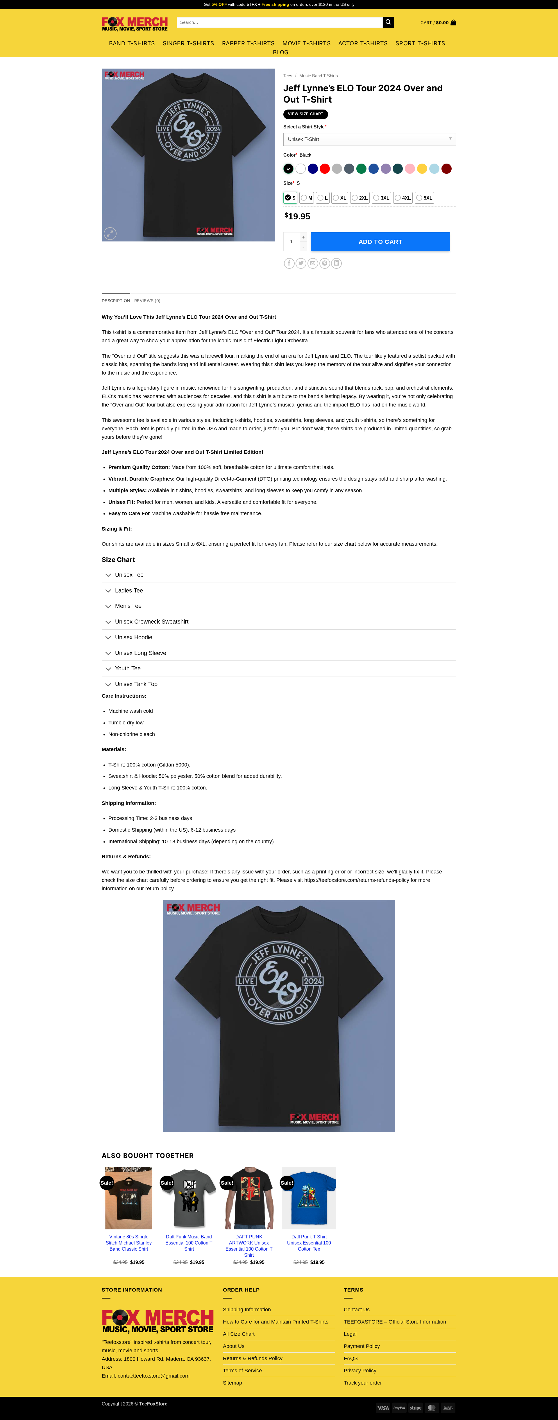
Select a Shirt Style (304, 126)
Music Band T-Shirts (318, 75)
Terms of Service (242, 1371)
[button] (438, 22)
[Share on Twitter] (301, 263)
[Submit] (388, 22)
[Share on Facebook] (289, 263)
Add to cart (381, 241)
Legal (350, 1334)
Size (288, 183)
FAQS (351, 1358)
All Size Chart (239, 1334)
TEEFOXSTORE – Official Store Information (395, 1322)
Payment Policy (362, 1346)
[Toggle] (108, 576)
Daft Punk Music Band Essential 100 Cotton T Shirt (188, 1242)
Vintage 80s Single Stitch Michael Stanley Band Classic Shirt (129, 1242)
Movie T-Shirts (306, 43)
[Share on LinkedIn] (336, 263)
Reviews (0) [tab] (147, 300)
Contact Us (357, 1309)
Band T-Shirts (132, 43)
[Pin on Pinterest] (324, 263)
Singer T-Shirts (188, 43)
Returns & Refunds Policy (252, 1358)
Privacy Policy (360, 1371)
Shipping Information (247, 1309)
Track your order (363, 1383)
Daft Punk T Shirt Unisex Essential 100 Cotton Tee (309, 1242)
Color (290, 154)
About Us (233, 1346)
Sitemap (232, 1383)
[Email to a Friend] (312, 263)
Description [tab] (116, 300)
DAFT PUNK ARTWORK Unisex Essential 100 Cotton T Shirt (249, 1246)
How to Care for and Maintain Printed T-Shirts (275, 1322)
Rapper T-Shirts (248, 43)
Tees (287, 75)
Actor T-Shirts (363, 43)
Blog (281, 52)
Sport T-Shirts (421, 43)
